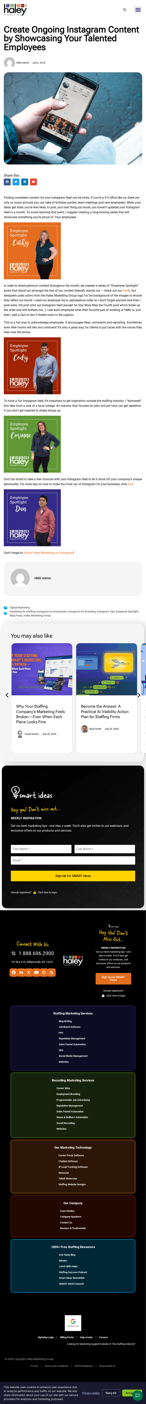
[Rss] (51, 972)
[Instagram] (44, 972)
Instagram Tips (106, 611)
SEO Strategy (91, 687)
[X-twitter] (29, 972)
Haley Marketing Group (37, 615)
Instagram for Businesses (51, 611)
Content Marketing (31, 687)
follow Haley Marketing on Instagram (48, 553)
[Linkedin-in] (21, 972)
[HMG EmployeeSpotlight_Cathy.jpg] (32, 278)
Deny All (111, 1393)
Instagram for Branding (82, 611)
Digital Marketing (20, 607)
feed (126, 290)
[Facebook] (14, 972)
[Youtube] (36, 972)
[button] (124, 10)
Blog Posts (16, 615)
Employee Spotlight (127, 611)
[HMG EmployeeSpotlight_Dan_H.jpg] (32, 545)
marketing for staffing (22, 611)
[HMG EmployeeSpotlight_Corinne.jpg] (32, 471)
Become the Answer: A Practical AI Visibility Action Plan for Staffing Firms (105, 711)
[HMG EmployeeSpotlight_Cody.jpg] (32, 393)
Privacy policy (91, 1393)
